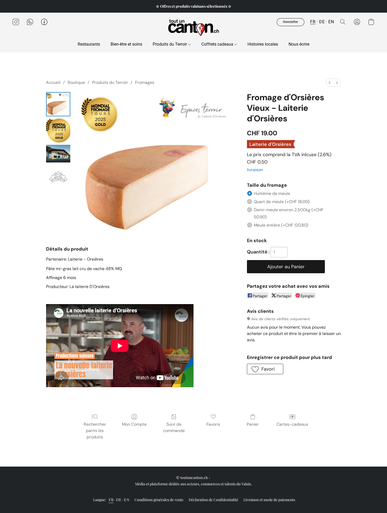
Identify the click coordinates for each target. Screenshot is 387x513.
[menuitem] (329, 83)
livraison (255, 169)
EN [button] (331, 21)
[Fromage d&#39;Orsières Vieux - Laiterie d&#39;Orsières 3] (58, 177)
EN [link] (126, 499)
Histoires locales (262, 44)
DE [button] (322, 21)
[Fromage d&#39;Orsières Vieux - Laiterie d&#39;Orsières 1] (58, 130)
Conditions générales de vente (159, 499)
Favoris (213, 424)
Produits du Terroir (170, 44)
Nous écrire (299, 44)
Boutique (76, 82)
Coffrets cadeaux (217, 44)
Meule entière (281, 225)
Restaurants (89, 44)
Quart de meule (282, 201)
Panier (253, 424)
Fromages (144, 82)
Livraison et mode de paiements (269, 499)
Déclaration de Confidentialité (213, 499)
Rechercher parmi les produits (95, 430)
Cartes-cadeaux (292, 424)
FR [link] (111, 499)
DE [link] (118, 499)
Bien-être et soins (126, 44)
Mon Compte (134, 424)
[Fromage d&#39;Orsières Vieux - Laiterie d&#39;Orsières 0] (58, 104)
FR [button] (312, 21)
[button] (193, 27)
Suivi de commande (174, 427)
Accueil (53, 82)
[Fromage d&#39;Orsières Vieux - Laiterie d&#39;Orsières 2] (58, 153)
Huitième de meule (272, 193)
